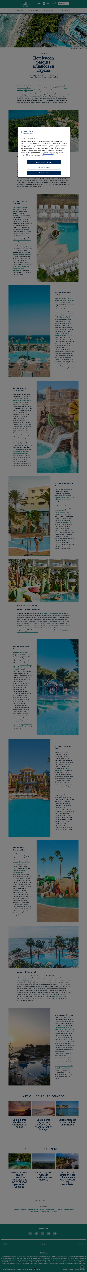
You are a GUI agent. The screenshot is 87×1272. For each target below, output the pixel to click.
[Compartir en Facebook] (35, 1200)
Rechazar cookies (44, 172)
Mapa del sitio (11, 1269)
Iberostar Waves (5, 1261)
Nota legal (4, 1269)
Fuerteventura (45, 1211)
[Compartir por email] (44, 1200)
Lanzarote (53, 1211)
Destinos (43, 53)
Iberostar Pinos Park (19, 653)
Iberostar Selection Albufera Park (51, 613)
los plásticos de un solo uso (22, 254)
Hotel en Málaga (50, 1209)
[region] (44, 152)
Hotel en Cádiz (35, 1211)
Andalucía (16, 1209)
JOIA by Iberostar (20, 1260)
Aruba (76, 1258)
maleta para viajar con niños (64, 301)
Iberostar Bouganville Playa (21, 862)
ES (44, 3)
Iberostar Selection (50, 1260)
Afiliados (19, 1269)
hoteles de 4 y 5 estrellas (49, 1256)
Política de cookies (27, 1269)
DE (52, 3)
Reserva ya (62, 3)
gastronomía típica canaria (59, 996)
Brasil (67, 1258)
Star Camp (20, 180)
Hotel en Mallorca (33, 1209)
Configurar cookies (44, 167)
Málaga (42, 1209)
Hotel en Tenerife (68, 1209)
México (53, 1258)
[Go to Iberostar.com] (43, 1253)
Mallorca (23, 1209)
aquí (27, 154)
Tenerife (59, 1209)
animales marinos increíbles (21, 240)
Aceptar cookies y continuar (44, 162)
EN (48, 3)
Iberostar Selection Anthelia (24, 980)
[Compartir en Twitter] (39, 1200)
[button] (82, 1267)
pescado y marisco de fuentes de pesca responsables (21, 268)
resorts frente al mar (80, 1256)
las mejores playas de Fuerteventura (63, 510)
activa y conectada (49, 98)
